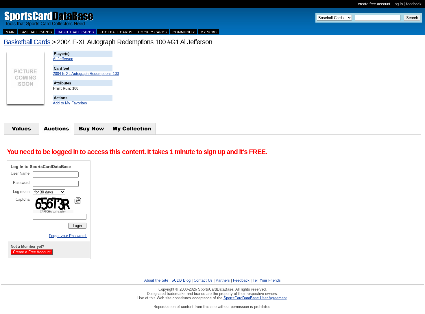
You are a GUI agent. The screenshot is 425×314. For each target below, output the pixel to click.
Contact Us (203, 280)
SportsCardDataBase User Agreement (255, 298)
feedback (414, 4)
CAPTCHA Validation (53, 211)
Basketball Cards (27, 42)
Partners (223, 280)
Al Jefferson (63, 59)
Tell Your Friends (267, 280)
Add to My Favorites (70, 103)
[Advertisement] (217, 87)
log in (398, 4)
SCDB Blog (181, 280)
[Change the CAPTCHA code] (78, 200)
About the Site (156, 280)
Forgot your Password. (68, 236)
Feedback (241, 280)
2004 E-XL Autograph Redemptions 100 (86, 73)
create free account (374, 4)
